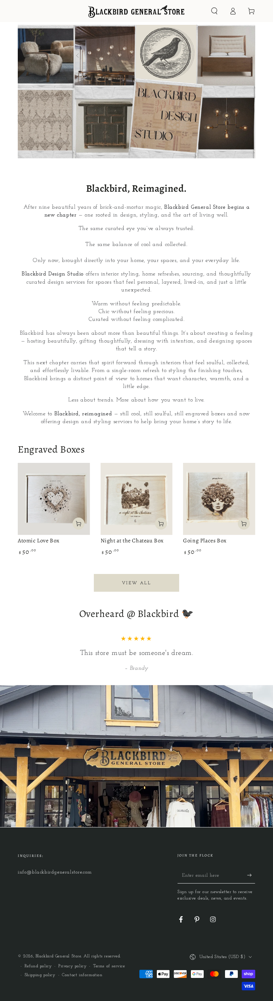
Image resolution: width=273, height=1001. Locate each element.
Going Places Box (205, 541)
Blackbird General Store (58, 956)
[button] (214, 11)
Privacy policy (72, 966)
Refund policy (38, 966)
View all (136, 583)
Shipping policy (40, 975)
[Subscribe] (251, 875)
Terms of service (109, 966)
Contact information (82, 975)
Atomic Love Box (39, 541)
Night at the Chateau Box (132, 541)
